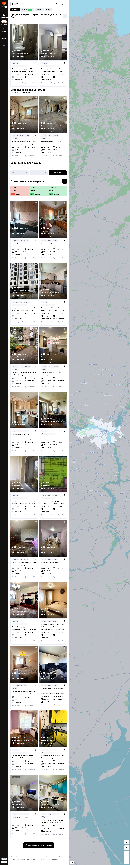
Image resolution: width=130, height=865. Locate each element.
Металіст (16, 63)
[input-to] (39, 172)
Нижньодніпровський (19, 66)
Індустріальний (24, 135)
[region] (99, 432)
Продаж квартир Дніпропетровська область (29, 856)
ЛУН (11, 856)
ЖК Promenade (17, 302)
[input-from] (19, 172)
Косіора (15, 135)
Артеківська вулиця (39, 859)
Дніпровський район (52, 856)
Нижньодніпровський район (21, 859)
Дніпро (15, 138)
